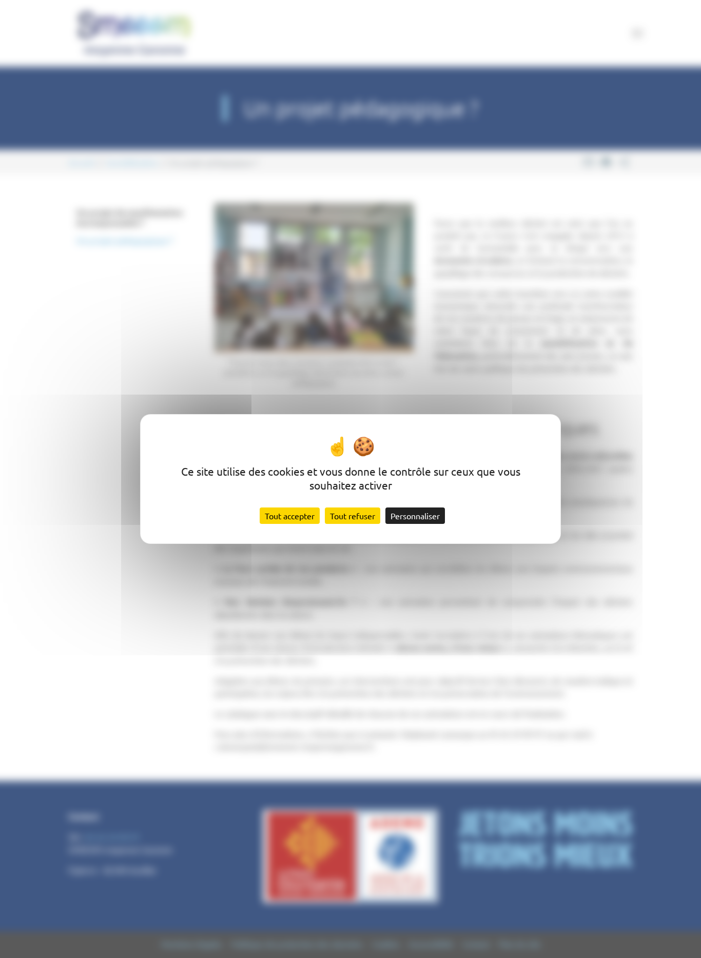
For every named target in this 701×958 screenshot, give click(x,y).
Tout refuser (352, 516)
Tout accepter (290, 516)
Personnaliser (415, 516)
